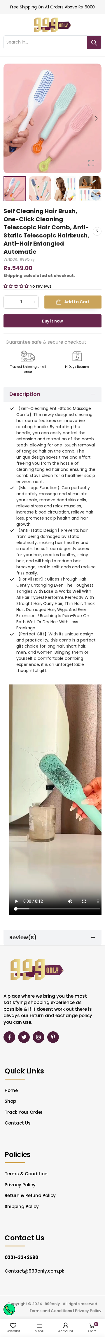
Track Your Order (24, 1112)
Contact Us (18, 1123)
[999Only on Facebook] (9, 1037)
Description (24, 394)
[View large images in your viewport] (91, 163)
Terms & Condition (26, 1174)
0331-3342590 (21, 1257)
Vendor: (11, 259)
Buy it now (52, 321)
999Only (27, 259)
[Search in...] (94, 42)
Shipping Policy (22, 1206)
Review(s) (23, 937)
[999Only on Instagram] (38, 1037)
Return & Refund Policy (30, 1195)
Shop (10, 1101)
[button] (96, 118)
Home (11, 1090)
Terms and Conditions (50, 1310)
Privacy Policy (20, 1185)
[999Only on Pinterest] (53, 1037)
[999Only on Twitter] (24, 1037)
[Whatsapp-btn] (9, 1309)
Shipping (13, 275)
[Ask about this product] (97, 231)
